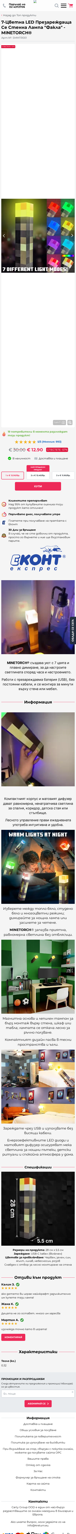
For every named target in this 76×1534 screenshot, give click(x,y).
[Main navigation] (63, 5)
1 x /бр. (13, 475)
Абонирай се (37, 1403)
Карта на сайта (38, 1483)
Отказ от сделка (38, 1465)
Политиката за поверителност (38, 1436)
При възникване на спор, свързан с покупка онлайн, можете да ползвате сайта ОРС (38, 1450)
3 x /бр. (63, 475)
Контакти (38, 1490)
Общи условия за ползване (38, 1430)
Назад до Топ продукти (19, 15)
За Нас (38, 1471)
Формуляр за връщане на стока (38, 1477)
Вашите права (38, 1458)
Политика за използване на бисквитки (38, 1442)
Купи (38, 486)
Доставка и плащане (38, 1424)
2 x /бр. (38, 475)
